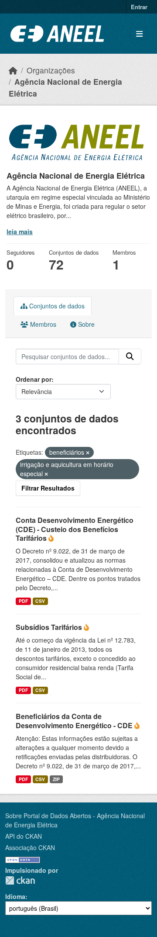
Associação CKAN (30, 847)
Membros (42, 324)
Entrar (139, 7)
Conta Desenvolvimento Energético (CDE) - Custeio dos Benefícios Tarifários (74, 529)
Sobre (85, 324)
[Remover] (87, 452)
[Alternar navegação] (139, 34)
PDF (23, 601)
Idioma (15, 896)
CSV (40, 601)
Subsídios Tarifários (50, 627)
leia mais (20, 231)
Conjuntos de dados (56, 305)
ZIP (56, 779)
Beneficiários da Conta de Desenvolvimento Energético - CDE (75, 720)
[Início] (13, 70)
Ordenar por (33, 379)
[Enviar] (130, 356)
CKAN (20, 880)
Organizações (51, 70)
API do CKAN (23, 836)
